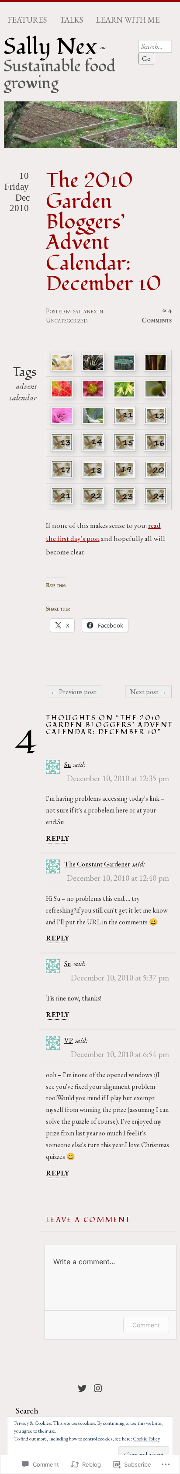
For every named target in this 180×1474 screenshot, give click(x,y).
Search (27, 1410)
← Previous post (74, 691)
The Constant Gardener (97, 864)
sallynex (85, 311)
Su (67, 764)
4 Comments (157, 315)
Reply (57, 838)
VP (68, 1040)
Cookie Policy (146, 1438)
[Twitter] (82, 1388)
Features (27, 20)
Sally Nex (50, 47)
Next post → (148, 691)
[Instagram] (98, 1388)
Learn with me (128, 20)
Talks (71, 20)
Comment (146, 1325)
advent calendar (23, 392)
